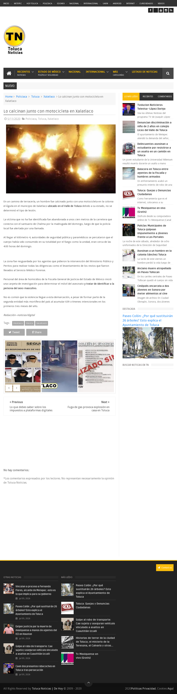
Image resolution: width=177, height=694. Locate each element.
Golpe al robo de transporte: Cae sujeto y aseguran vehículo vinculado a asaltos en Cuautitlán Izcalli (37, 650)
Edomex (61, 3)
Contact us (166, 567)
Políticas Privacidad (143, 688)
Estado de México (49, 73)
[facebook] (150, 10)
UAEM (105, 3)
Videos (161, 3)
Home (9, 96)
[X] (155, 10)
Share (38, 332)
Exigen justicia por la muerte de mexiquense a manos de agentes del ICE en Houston (36, 630)
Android (117, 3)
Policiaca (47, 3)
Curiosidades (146, 3)
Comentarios (165, 96)
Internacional (91, 3)
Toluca (35, 96)
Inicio (6, 3)
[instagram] (166, 10)
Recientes (23, 73)
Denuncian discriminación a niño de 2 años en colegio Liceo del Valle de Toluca (154, 126)
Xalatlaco (49, 96)
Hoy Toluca (32, 3)
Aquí (170, 688)
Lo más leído (131, 96)
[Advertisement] (144, 40)
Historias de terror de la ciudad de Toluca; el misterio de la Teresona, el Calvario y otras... (95, 641)
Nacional (74, 3)
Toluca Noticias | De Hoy (47, 688)
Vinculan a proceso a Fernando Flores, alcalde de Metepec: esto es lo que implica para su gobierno (36, 590)
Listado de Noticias (144, 71)
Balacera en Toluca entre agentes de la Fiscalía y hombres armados (152, 173)
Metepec (18, 3)
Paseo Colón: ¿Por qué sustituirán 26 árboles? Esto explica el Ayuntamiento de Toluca (148, 320)
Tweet (16, 332)
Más (118, 73)
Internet (130, 3)
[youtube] (161, 10)
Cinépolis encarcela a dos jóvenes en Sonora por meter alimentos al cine (153, 289)
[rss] (171, 10)
